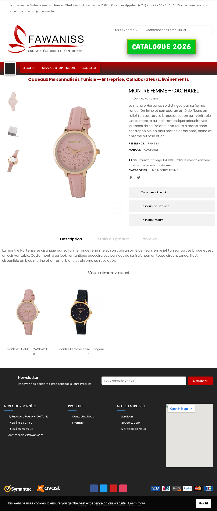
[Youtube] (113, 488)
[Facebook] (94, 488)
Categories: (138, 170)
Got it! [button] (203, 503)
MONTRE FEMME (167, 170)
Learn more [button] (136, 503)
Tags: (133, 160)
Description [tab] (71, 239)
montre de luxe (160, 165)
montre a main (139, 165)
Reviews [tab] (149, 239)
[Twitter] (103, 488)
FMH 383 (168, 160)
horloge (156, 160)
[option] (75, 152)
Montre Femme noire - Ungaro (81, 349)
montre (144, 160)
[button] (161, 47)
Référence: (137, 143)
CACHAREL (151, 150)
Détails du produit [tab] (112, 239)
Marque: (135, 150)
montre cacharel (199, 160)
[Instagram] (123, 488)
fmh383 (181, 160)
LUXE (153, 170)
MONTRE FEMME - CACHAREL (27, 349)
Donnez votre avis (146, 99)
